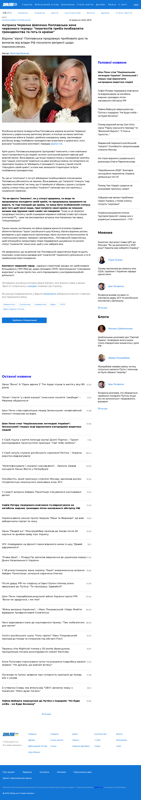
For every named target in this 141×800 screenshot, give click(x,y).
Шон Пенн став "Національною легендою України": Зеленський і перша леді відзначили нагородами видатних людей (118, 77)
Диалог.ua (98, 787)
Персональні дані (83, 772)
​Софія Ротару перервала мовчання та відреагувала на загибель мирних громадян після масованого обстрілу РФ (118, 95)
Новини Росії (9, 304)
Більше (46, 714)
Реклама (61, 772)
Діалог (4, 17)
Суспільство (25, 304)
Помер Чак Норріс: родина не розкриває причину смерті (115, 187)
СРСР (62, 304)
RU (10, 13)
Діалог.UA (57, 143)
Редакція (27, 772)
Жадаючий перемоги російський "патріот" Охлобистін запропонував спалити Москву (118, 146)
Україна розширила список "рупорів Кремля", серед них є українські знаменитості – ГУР (115, 216)
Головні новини (112, 62)
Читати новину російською (16, 20)
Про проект (9, 772)
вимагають (50, 294)
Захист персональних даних (17, 778)
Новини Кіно (40, 304)
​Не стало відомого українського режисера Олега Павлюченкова (116, 160)
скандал (32, 286)
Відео (53, 304)
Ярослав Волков (19, 53)
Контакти (44, 772)
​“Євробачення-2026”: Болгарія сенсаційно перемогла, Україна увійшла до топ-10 (116, 173)
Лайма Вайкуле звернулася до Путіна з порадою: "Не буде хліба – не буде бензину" (118, 112)
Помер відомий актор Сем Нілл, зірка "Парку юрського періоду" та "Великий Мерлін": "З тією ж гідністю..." (118, 129)
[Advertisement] (46, 347)
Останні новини (16, 376)
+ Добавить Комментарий (24, 320)
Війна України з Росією (13, 309)
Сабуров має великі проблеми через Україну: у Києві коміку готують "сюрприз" (115, 200)
